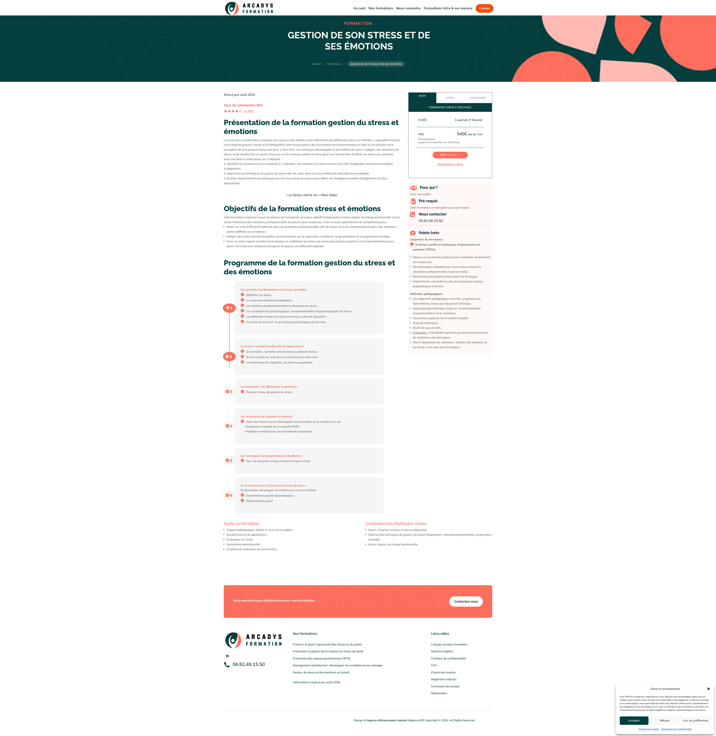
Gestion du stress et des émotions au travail (321, 672)
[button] (708, 689)
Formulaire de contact (445, 686)
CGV (434, 665)
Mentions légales (442, 651)
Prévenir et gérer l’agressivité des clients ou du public (327, 644)
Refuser (665, 720)
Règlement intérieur (444, 679)
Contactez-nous (466, 601)
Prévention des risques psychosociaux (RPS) (321, 658)
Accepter (634, 720)
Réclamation (439, 693)
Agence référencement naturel (387, 720)
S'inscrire (450, 154)
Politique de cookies (649, 729)
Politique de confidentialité (448, 658)
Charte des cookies (443, 672)
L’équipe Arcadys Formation (449, 644)
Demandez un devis (450, 164)
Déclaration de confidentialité (676, 729)
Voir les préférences (695, 720)
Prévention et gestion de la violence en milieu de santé (328, 651)
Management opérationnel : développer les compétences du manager (338, 665)
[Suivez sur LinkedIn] (227, 655)
